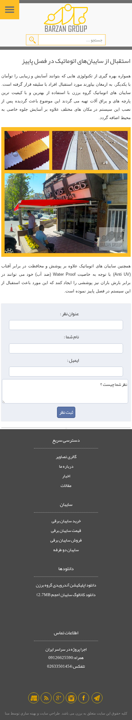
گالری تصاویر (66, 457)
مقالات (66, 485)
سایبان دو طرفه (66, 550)
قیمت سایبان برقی (66, 530)
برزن (78, 713)
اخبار (66, 476)
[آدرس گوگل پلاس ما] (58, 697)
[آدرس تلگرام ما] (97, 697)
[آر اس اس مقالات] (33, 697)
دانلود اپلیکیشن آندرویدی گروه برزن (66, 585)
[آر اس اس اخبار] (46, 697)
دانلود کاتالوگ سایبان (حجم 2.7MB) (66, 595)
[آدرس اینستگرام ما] (71, 697)
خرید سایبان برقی (66, 521)
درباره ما (66, 466)
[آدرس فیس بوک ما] (83, 697)
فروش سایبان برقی (66, 540)
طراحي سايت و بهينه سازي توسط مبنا (32, 713)
